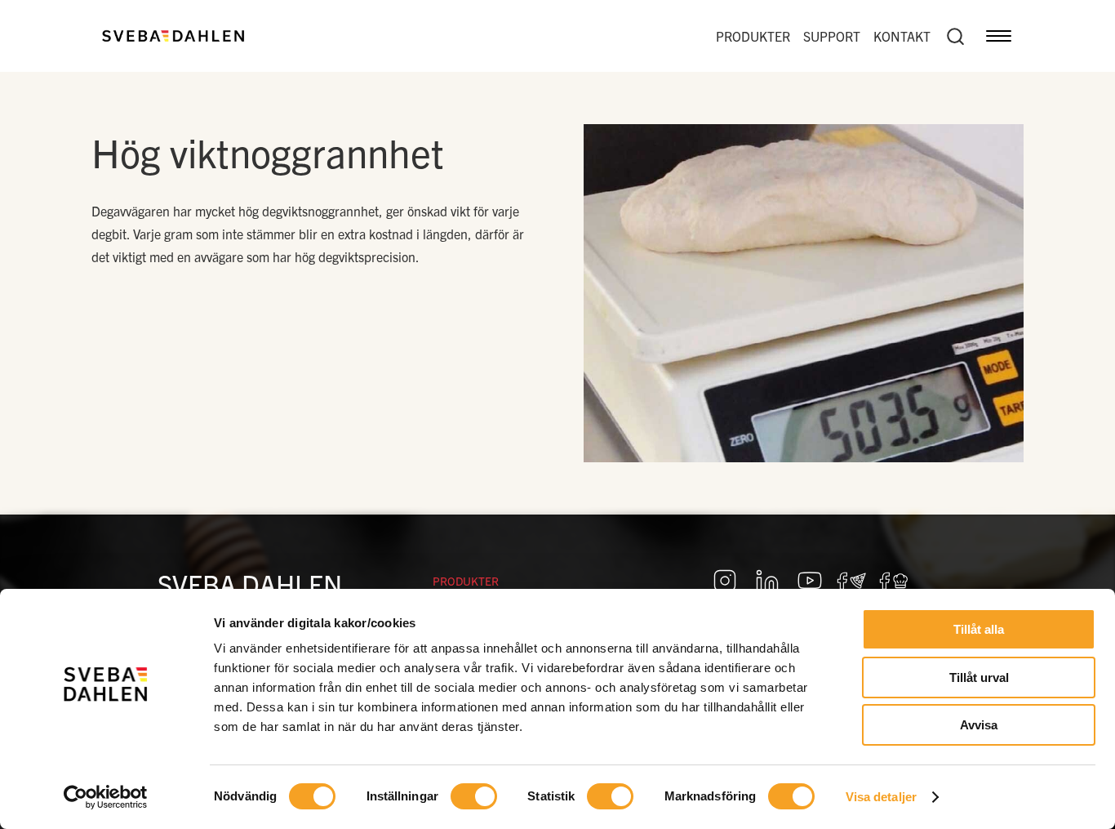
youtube (809, 580)
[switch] (474, 796)
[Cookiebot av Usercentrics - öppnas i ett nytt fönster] (105, 797)
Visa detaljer (881, 797)
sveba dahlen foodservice (852, 580)
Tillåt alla (978, 629)
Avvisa (978, 725)
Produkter (753, 36)
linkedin (767, 580)
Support (831, 36)
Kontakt (902, 36)
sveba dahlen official (894, 580)
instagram (725, 580)
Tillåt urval (979, 677)
